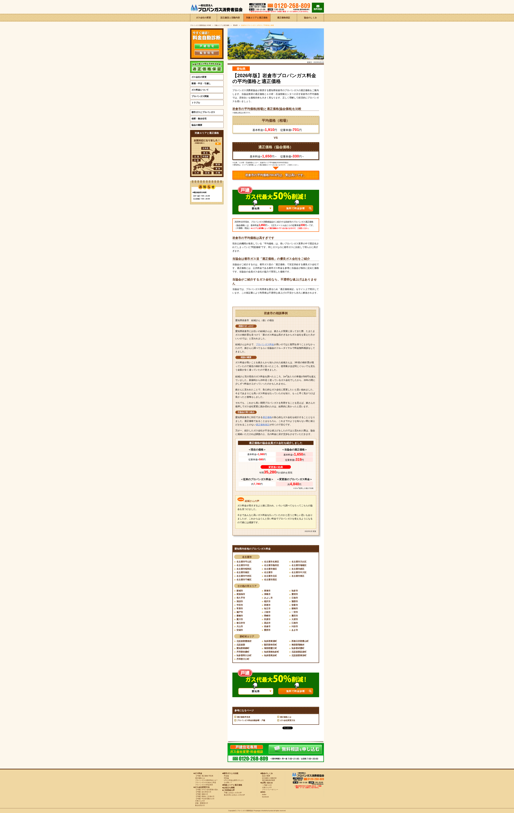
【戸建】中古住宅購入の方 (204, 799)
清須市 (240, 601)
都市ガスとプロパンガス (203, 112)
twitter (263, 794)
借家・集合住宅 (199, 118)
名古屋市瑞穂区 (299, 565)
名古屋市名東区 (271, 562)
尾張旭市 (241, 594)
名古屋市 (268, 572)
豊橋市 (240, 616)
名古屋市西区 (270, 579)
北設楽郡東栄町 (299, 655)
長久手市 (241, 598)
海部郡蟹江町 (270, 648)
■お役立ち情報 (228, 788)
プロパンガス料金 (265, 344)
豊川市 (240, 619)
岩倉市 (267, 626)
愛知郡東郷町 (243, 648)
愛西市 (267, 630)
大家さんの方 (199, 801)
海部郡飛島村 (298, 645)
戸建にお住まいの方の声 (232, 793)
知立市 (267, 608)
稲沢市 (267, 601)
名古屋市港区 (270, 569)
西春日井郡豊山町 (300, 641)
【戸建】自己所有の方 (202, 792)
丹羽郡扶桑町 (243, 652)
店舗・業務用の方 (201, 803)
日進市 (295, 598)
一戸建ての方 (266, 785)
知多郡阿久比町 (244, 655)
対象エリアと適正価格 (257, 17)
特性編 (225, 778)
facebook (264, 797)
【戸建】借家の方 (201, 794)
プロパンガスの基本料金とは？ (206, 780)
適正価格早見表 (243, 717)
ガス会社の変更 (203, 17)
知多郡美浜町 (270, 655)
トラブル (196, 103)
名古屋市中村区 (244, 576)
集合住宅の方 (199, 805)
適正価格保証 (283, 17)
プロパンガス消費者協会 (245, 810)
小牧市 (267, 612)
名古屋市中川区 (299, 572)
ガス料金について (200, 90)
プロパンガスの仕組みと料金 (205, 782)
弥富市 (295, 605)
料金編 (225, 776)
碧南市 (295, 608)
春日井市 (241, 623)
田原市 (267, 619)
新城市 (240, 591)
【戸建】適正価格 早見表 (203, 776)
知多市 (295, 591)
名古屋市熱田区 (271, 565)
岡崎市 (267, 616)
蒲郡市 (295, 601)
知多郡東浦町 (270, 641)
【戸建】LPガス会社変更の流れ (206, 790)
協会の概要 (197, 125)
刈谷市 (295, 626)
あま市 (295, 630)
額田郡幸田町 (270, 645)
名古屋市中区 (243, 565)
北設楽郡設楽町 (299, 652)
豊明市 (295, 594)
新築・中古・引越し (201, 83)
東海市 (267, 591)
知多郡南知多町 (271, 652)
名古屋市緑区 (298, 569)
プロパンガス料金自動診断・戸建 (251, 720)
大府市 (295, 619)
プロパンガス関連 (200, 96)
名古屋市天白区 (299, 562)
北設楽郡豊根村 (244, 641)
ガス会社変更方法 (287, 720)
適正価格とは (285, 717)
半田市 (240, 605)
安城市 (240, 630)
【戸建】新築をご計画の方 (204, 796)
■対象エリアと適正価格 (232, 785)
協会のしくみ (310, 17)
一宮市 (295, 612)
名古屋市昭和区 (244, 569)
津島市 (267, 594)
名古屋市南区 (243, 572)
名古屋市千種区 (244, 579)
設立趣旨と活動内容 (230, 17)
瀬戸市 (240, 612)
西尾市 (267, 605)
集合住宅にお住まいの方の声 (233, 795)
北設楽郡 (241, 645)
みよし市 (268, 598)
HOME (200, 25)
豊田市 (295, 616)
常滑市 (240, 608)
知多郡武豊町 (298, 648)
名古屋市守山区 (244, 562)
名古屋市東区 (298, 576)
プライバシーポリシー (269, 790)
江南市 (295, 623)
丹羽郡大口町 (243, 659)
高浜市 (267, 623)
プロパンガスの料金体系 (203, 785)
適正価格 (267, 417)
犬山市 (240, 626)
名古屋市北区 (270, 576)
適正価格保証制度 (267, 780)
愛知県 (235, 25)
